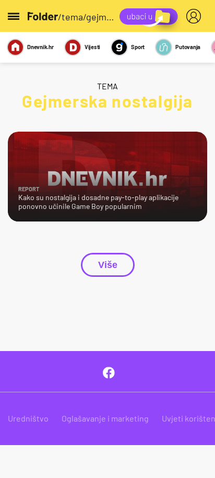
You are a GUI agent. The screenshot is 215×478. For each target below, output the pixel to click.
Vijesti (92, 46)
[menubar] (195, 16)
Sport (138, 46)
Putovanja (187, 46)
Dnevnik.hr (40, 46)
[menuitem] (195, 16)
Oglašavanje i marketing (105, 418)
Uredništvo (28, 418)
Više (107, 265)
